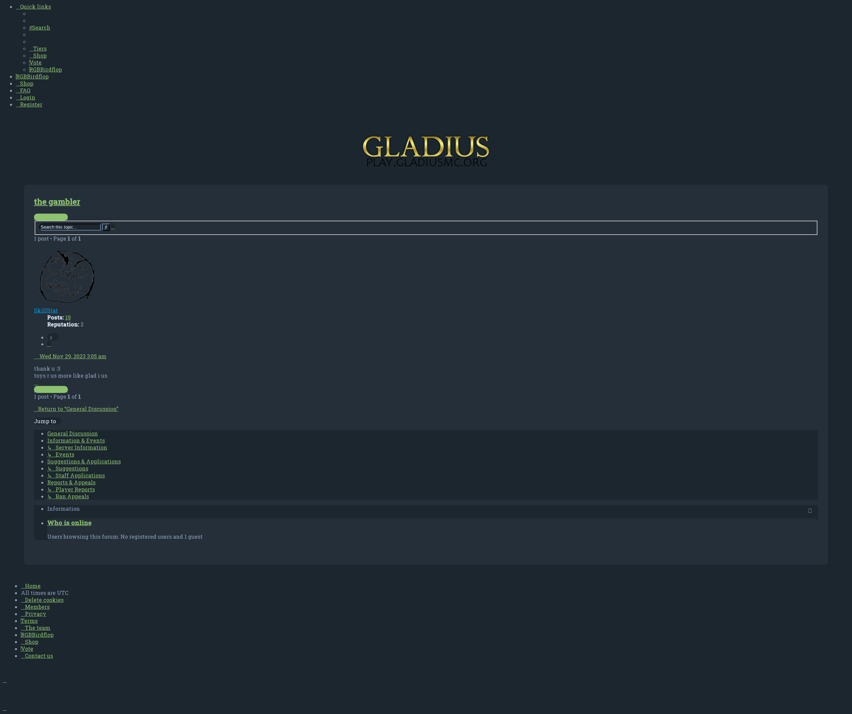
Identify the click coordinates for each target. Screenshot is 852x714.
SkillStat (46, 310)
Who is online (69, 522)
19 (68, 317)
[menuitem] (39, 27)
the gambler (57, 201)
